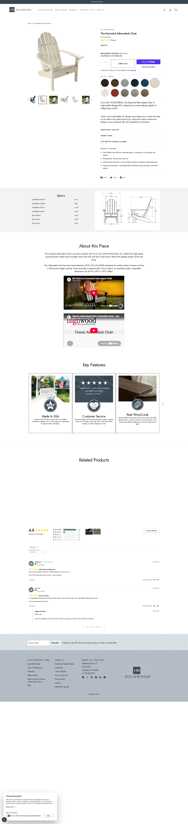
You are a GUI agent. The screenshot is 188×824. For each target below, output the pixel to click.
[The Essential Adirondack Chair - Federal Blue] (37, 497)
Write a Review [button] (152, 531)
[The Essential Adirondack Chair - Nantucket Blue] (40, 497)
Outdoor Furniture (45, 10)
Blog (93, 10)
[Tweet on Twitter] (87, 677)
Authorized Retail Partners (64, 664)
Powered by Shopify (94, 694)
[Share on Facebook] (83, 677)
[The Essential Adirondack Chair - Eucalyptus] (51, 497)
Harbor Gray (134, 93)
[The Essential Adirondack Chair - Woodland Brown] (56, 497)
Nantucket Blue (144, 83)
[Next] (162, 403)
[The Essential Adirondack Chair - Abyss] (29, 497)
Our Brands (84, 10)
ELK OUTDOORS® (107, 30)
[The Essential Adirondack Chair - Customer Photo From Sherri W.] (89, 532)
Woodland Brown (144, 93)
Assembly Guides (34, 664)
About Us (100, 10)
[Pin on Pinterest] (96, 677)
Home (29, 23)
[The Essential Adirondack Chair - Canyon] (32, 497)
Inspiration (73, 10)
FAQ (29, 685)
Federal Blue (134, 83)
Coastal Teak (124, 83)
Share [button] (33, 580)
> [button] (104, 627)
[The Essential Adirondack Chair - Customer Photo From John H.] (97, 531)
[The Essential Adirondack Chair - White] (45, 497)
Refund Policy (33, 675)
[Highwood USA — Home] (20, 10)
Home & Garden (61, 10)
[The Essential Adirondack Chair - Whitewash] (43, 497)
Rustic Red (115, 93)
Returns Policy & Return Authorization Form (36, 680)
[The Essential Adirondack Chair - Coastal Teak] (34, 497)
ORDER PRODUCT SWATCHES (110, 130)
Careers (58, 683)
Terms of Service (61, 675)
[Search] (164, 9)
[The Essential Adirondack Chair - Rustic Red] (48, 497)
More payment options (148, 67)
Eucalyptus (124, 93)
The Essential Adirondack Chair (38, 601)
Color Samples (60, 671)
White (105, 93)
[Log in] (170, 9)
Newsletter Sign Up (62, 686)
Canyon (115, 83)
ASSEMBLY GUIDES (106, 136)
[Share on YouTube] (105, 677)
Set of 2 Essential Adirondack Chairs (40, 575)
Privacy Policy (60, 679)
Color (107, 76)
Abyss (105, 83)
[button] (155, 580)
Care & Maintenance (35, 667)
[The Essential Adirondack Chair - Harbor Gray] (53, 497)
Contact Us (59, 667)
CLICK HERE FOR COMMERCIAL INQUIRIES (114, 142)
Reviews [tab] (32, 547)
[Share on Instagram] (92, 677)
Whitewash (154, 83)
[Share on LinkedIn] (100, 677)
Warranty (31, 671)
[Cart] (176, 9)
